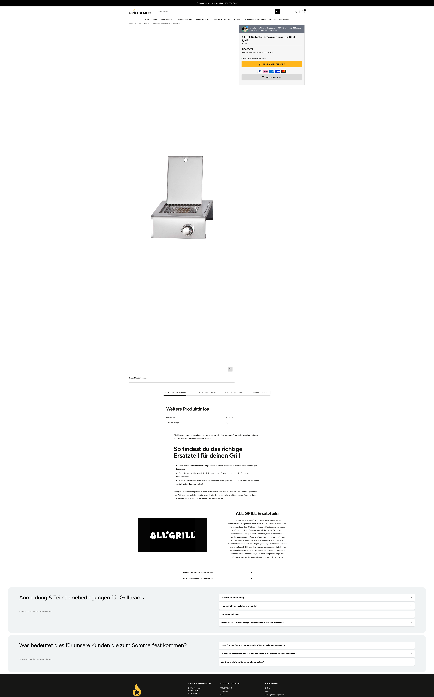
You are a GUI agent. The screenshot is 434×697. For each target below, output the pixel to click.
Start (131, 24)
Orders (267, 688)
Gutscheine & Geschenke (255, 19)
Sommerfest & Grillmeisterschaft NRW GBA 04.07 (217, 3)
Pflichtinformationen (205, 393)
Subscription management (274, 695)
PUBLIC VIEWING (226, 688)
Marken (237, 19)
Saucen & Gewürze (183, 19)
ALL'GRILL (139, 24)
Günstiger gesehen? (234, 393)
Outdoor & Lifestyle (221, 19)
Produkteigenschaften (175, 393)
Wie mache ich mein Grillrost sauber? (198, 579)
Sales (147, 19)
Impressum (224, 691)
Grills (155, 19)
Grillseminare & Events (279, 19)
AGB (221, 695)
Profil (267, 691)
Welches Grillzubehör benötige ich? (197, 572)
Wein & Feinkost (202, 19)
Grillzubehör (166, 19)
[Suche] (277, 11)
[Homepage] (137, 684)
